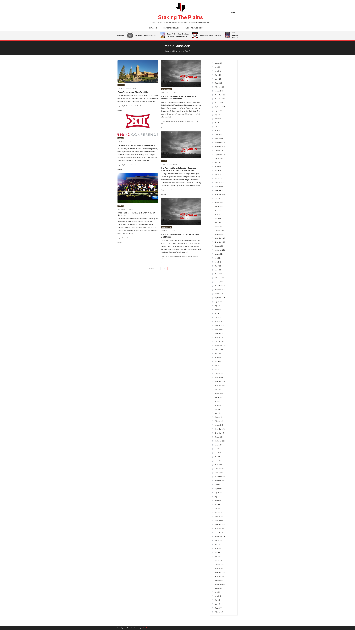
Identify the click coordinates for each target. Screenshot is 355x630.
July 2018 (217, 449)
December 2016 (220, 524)
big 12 (123, 106)
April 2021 (217, 317)
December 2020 (220, 333)
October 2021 (219, 294)
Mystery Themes (145, 628)
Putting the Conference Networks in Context (137, 145)
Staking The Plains (180, 17)
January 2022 (219, 282)
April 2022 (218, 270)
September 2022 (220, 250)
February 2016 (219, 564)
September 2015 (220, 584)
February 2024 (219, 182)
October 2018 (219, 437)
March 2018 (218, 465)
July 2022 (217, 258)
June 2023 (218, 214)
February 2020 (219, 373)
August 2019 (218, 397)
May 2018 (217, 457)
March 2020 (218, 369)
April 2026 (218, 79)
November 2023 (220, 194)
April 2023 (218, 222)
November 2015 (219, 576)
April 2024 (218, 174)
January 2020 (219, 377)
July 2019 (217, 401)
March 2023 (218, 226)
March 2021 (218, 321)
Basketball (121, 85)
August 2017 (218, 492)
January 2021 (219, 329)
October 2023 (219, 198)
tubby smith (142, 106)
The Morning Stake (166, 89)
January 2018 (219, 473)
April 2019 (218, 413)
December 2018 (220, 429)
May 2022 (218, 266)
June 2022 (218, 262)
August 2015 (218, 588)
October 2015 (219, 580)
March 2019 (218, 417)
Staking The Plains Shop (194, 28)
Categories (153, 28)
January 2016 (219, 568)
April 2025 (218, 127)
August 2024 (219, 158)
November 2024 (220, 146)
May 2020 (218, 361)
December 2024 (220, 142)
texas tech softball (181, 121)
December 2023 (220, 190)
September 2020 (220, 345)
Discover (120, 110)
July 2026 (217, 67)
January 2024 (219, 186)
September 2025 (220, 107)
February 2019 (219, 421)
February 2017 (219, 516)
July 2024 (218, 162)
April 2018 (218, 461)
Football (120, 138)
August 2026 (219, 63)
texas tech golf (180, 190)
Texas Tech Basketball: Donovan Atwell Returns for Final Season (228, 35)
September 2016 (220, 536)
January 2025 (219, 138)
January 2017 (219, 520)
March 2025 (218, 131)
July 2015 (217, 592)
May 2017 (217, 504)
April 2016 (217, 556)
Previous (151, 268)
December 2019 (220, 381)
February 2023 (219, 230)
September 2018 (220, 441)
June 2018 (218, 453)
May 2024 (218, 170)
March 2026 (218, 83)
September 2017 (220, 488)
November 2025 (220, 99)
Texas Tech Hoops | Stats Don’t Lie (133, 92)
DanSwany (133, 88)
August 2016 (218, 540)
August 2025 (219, 111)
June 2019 (218, 405)
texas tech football (170, 121)
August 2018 (218, 445)
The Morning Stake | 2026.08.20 (132, 35)
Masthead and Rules (171, 28)
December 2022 (220, 238)
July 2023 (217, 210)
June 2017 (218, 500)
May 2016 (217, 552)
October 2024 (219, 150)
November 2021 (219, 290)
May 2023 (218, 218)
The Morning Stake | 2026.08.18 (197, 35)
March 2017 (218, 512)
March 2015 (218, 608)
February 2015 (219, 612)
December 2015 (220, 572)
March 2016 (218, 560)
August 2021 (218, 302)
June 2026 (218, 71)
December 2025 (220, 95)
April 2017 (218, 508)
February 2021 (219, 325)
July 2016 (217, 544)
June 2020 (218, 357)
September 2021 (220, 298)
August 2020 (219, 349)
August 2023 (219, 206)
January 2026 (219, 91)
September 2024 (220, 154)
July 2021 (217, 306)
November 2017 (220, 481)
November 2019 (220, 385)
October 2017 (219, 485)
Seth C (175, 92)
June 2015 (218, 596)
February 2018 (219, 469)
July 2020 (218, 353)
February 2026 (219, 87)
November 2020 (220, 337)
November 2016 (219, 528)
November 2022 (220, 242)
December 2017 (220, 477)
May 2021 (217, 313)
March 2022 (218, 274)
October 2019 (219, 389)
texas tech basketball (132, 106)
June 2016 (218, 548)
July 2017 (217, 496)
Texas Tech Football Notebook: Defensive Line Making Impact (165, 35)
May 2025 (218, 123)
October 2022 (219, 246)
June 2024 (218, 166)
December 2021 (220, 286)
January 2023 (219, 234)
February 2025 (219, 135)
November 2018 (220, 433)
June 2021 (218, 310)
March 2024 (218, 178)
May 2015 (217, 600)
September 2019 (220, 393)
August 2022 (219, 254)
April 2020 (218, 365)
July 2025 (217, 115)
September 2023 (220, 202)
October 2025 (219, 103)
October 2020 (219, 341)
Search (233, 12)
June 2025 (218, 119)
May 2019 (217, 409)
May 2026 (218, 75)
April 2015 (217, 604)
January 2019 (219, 425)
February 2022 (219, 278)
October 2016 (219, 532)
